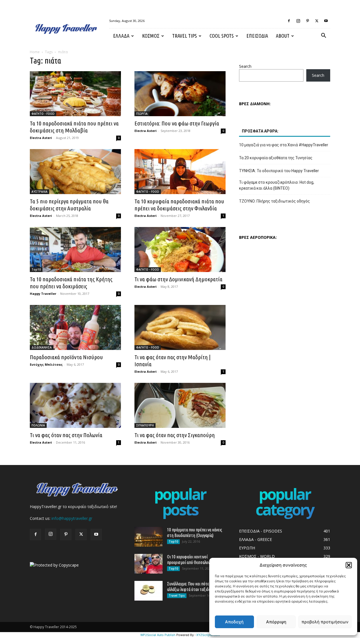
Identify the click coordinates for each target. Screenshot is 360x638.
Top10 (36, 269)
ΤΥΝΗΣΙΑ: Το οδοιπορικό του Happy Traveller (279, 171)
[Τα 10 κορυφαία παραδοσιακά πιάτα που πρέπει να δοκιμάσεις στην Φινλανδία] (180, 171)
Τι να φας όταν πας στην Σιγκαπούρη (174, 435)
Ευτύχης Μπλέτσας (46, 364)
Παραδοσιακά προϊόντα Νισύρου (66, 357)
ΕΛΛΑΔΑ (121, 36)
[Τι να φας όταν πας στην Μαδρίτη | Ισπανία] (180, 327)
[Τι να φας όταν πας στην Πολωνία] (75, 405)
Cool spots (222, 36)
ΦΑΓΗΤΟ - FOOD (43, 114)
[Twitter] (316, 21)
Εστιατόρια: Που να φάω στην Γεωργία (176, 123)
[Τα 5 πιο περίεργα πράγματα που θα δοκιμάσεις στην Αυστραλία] (75, 171)
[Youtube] (326, 21)
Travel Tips (184, 36)
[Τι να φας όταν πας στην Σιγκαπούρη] (180, 405)
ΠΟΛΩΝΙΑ (38, 425)
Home (35, 52)
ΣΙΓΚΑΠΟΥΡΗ (145, 425)
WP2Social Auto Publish (158, 635)
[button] (349, 565)
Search (245, 66)
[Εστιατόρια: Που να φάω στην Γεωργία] (180, 93)
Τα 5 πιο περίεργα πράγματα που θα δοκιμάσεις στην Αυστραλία (69, 205)
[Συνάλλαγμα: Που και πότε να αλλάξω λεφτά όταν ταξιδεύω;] (148, 591)
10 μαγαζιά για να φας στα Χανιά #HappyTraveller (283, 145)
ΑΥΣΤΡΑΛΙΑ (40, 192)
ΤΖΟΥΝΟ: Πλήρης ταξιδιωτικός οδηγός (274, 201)
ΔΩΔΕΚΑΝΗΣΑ (42, 347)
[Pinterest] (307, 21)
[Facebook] (289, 21)
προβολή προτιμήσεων (325, 621)
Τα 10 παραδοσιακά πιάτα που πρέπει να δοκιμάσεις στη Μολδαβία (74, 127)
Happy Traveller (43, 293)
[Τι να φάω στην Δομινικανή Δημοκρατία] (180, 249)
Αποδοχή (234, 621)
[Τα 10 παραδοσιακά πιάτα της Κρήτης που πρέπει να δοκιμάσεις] (75, 249)
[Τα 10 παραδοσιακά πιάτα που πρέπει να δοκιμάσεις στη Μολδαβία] (75, 93)
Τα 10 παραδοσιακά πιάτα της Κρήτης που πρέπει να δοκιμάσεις (71, 282)
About (282, 36)
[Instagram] (298, 21)
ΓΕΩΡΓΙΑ (142, 114)
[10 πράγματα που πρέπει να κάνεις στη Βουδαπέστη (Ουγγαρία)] (148, 537)
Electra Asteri (41, 138)
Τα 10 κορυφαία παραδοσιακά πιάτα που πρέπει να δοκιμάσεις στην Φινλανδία (179, 205)
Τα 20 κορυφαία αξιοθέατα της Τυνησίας (275, 158)
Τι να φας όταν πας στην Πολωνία (66, 435)
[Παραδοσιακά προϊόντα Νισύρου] (75, 327)
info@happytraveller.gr (71, 518)
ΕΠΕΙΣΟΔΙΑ (257, 36)
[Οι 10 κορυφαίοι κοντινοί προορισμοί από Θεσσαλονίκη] (148, 564)
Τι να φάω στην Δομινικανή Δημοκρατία (178, 279)
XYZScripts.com (208, 635)
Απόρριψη (276, 621)
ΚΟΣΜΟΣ (150, 36)
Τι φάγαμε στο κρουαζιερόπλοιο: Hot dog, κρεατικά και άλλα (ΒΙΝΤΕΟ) (276, 185)
